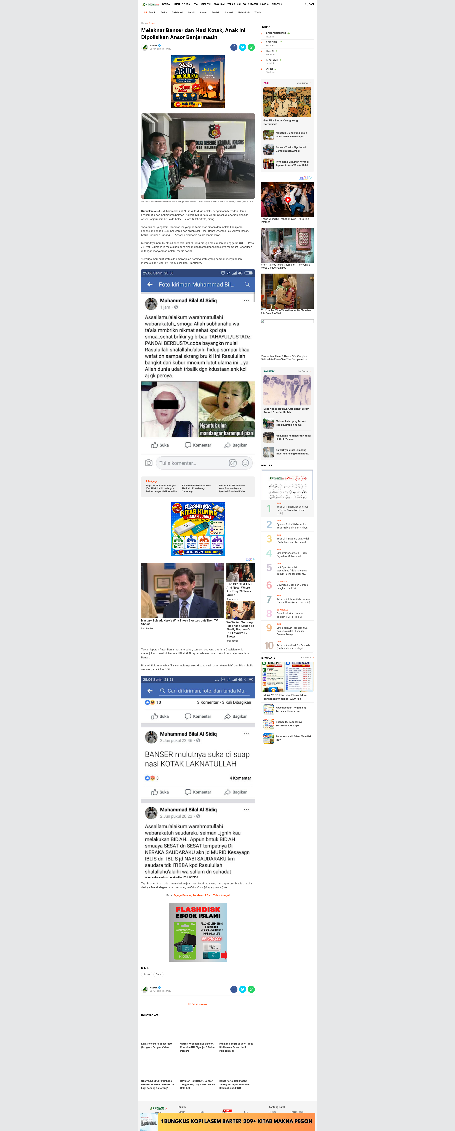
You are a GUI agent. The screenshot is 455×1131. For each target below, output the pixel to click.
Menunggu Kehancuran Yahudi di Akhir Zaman (293, 438)
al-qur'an (219, 4)
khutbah (272, 60)
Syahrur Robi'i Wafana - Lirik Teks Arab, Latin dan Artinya (292, 526)
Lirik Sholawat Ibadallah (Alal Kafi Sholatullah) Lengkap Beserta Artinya (292, 631)
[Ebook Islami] (198, 932)
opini (269, 69)
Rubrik (152, 13)
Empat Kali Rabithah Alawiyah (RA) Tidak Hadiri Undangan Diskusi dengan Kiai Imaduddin (161, 489)
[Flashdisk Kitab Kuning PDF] (198, 529)
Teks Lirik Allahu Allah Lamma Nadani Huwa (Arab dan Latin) (293, 601)
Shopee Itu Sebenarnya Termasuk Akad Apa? (289, 724)
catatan (253, 4)
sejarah (186, 4)
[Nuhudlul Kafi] (198, 81)
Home (144, 23)
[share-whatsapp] (251, 47)
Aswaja (264, 4)
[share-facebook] (233, 47)
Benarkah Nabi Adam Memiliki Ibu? (293, 738)
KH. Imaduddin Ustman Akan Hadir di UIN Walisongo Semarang (196, 489)
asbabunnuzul (276, 33)
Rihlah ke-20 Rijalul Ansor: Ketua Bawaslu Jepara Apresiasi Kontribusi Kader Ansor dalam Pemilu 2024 (232, 489)
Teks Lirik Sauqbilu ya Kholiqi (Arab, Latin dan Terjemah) (293, 541)
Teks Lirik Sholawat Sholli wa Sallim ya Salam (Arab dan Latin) (292, 510)
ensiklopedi (177, 13)
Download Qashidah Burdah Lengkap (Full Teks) (292, 587)
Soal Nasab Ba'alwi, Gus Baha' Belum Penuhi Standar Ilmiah (286, 411)
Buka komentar (199, 1005)
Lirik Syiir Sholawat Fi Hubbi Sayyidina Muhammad (292, 555)
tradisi (215, 13)
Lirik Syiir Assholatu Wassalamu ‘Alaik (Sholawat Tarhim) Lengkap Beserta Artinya (292, 571)
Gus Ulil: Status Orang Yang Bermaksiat (280, 122)
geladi (191, 13)
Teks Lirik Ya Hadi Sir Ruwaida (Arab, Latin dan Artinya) (293, 647)
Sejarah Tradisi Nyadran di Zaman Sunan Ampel (291, 149)
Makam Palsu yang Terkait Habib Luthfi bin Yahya (291, 423)
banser (146, 974)
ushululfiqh (244, 13)
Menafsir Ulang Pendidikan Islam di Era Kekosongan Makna (291, 135)
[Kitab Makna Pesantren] (227, 1122)
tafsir (231, 4)
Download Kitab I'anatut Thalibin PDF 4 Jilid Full (290, 615)
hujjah (176, 4)
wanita (258, 13)
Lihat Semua (302, 83)
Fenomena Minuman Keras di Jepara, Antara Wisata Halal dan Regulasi (292, 164)
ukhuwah (228, 13)
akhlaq (241, 4)
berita (166, 4)
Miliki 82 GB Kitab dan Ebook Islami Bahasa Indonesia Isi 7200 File (285, 697)
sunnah (203, 13)
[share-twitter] (242, 47)
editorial (272, 42)
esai (196, 4)
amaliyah (206, 4)
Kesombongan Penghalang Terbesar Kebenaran (291, 710)
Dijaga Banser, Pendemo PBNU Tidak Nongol (202, 895)
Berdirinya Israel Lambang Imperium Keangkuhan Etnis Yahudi (292, 452)
